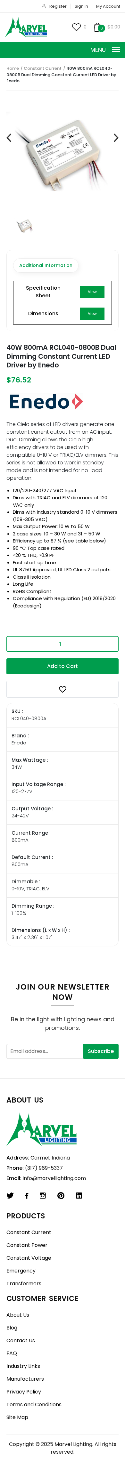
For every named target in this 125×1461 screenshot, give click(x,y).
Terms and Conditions (34, 1404)
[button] (62, 689)
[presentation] (8, 138)
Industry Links (23, 1366)
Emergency (21, 1270)
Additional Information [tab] (45, 265)
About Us (17, 1315)
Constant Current (43, 68)
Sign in (81, 6)
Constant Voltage (28, 1258)
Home (12, 68)
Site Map (17, 1417)
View (92, 291)
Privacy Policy (23, 1391)
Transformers (23, 1283)
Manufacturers (25, 1379)
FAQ (11, 1353)
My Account (108, 6)
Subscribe (101, 1051)
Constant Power (26, 1245)
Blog (11, 1327)
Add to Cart (62, 666)
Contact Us (20, 1340)
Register (58, 6)
